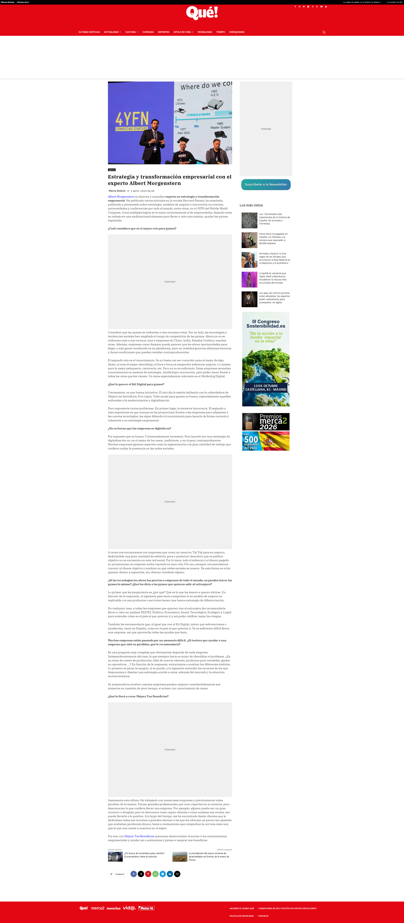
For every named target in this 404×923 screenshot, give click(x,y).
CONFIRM (180, 507)
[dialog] (202, 461)
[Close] (257, 411)
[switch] (241, 461)
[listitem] (202, 453)
